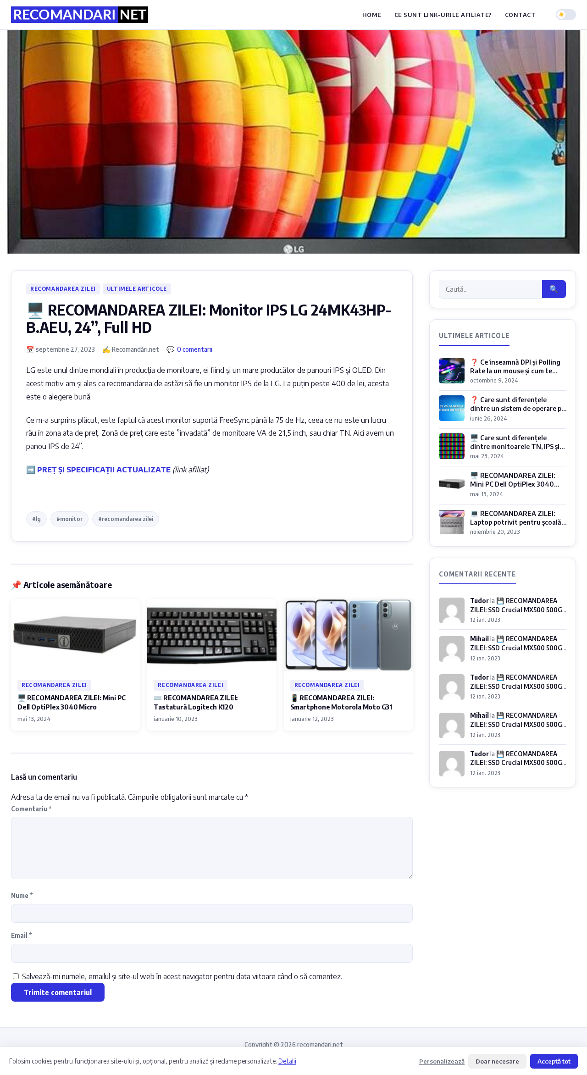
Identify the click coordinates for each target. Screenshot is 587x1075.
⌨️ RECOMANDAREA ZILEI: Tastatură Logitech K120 (196, 701)
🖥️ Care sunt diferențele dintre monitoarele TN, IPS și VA (514, 446)
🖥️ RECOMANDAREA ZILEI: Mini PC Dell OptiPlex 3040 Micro (71, 701)
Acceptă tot (553, 1061)
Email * (21, 935)
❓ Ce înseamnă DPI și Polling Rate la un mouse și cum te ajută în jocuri (515, 371)
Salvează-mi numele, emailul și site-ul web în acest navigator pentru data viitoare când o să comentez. (182, 976)
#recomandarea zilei (125, 518)
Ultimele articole (137, 288)
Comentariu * (31, 809)
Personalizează (442, 1061)
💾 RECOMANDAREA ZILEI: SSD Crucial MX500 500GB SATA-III (518, 609)
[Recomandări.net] (79, 14)
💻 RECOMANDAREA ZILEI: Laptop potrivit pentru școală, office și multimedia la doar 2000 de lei (516, 526)
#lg (36, 518)
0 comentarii (194, 349)
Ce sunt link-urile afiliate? (443, 14)
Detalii (287, 1061)
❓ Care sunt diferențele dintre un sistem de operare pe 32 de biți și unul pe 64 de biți (517, 408)
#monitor (69, 518)
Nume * (22, 895)
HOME (372, 14)
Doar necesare (497, 1061)
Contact (520, 14)
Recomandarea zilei (63, 288)
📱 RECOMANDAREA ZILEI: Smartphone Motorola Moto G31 (341, 701)
